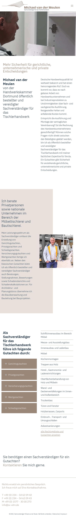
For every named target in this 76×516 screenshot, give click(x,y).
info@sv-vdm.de (10, 505)
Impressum (64, 514)
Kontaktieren (12, 465)
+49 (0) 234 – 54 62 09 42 (18, 494)
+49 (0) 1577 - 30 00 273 (17, 501)
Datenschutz (56, 514)
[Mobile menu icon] (72, 6)
